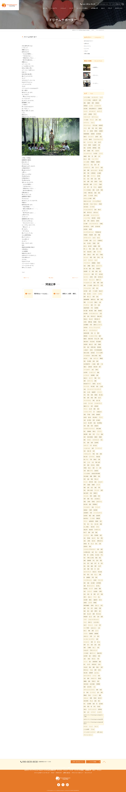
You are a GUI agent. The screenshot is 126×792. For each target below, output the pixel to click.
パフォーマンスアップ (93, 223)
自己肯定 (85, 291)
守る (102, 554)
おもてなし (96, 672)
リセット (92, 122)
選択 (84, 150)
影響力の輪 (93, 347)
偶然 (99, 178)
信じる (90, 616)
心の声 (99, 566)
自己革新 (89, 147)
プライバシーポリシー (88, 734)
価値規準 (98, 414)
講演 (92, 305)
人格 (100, 302)
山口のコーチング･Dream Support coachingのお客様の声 (93, 723)
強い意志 (97, 554)
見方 (88, 563)
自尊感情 (96, 406)
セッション (86, 257)
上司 (84, 187)
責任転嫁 (99, 347)
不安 (92, 307)
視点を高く (89, 251)
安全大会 (92, 465)
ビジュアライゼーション (88, 232)
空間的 (85, 467)
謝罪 (102, 549)
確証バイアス (90, 470)
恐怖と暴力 (86, 341)
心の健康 (99, 173)
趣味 (93, 515)
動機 (91, 698)
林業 (93, 103)
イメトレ (94, 675)
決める (85, 709)
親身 (90, 268)
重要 (100, 695)
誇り (88, 644)
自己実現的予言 (87, 364)
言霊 (98, 647)
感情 (90, 240)
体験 (89, 630)
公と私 (88, 392)
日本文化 (85, 327)
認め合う (85, 378)
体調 (102, 616)
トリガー (94, 293)
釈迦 (92, 397)
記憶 (102, 285)
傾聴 (92, 394)
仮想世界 (98, 515)
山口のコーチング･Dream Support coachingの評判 (93, 719)
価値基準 (93, 392)
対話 (84, 591)
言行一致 (85, 268)
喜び (84, 251)
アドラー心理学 (99, 352)
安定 (84, 451)
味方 (94, 706)
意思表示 (85, 546)
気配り (85, 366)
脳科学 (90, 139)
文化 (101, 313)
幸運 (98, 243)
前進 (84, 293)
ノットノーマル (87, 218)
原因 (93, 703)
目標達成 (85, 105)
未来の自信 (86, 684)
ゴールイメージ (87, 274)
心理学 (92, 226)
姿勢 (92, 442)
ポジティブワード (87, 675)
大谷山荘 (85, 667)
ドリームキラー (87, 369)
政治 (84, 594)
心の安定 (95, 153)
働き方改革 (86, 493)
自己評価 (85, 313)
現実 (92, 425)
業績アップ (98, 279)
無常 (88, 397)
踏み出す (101, 291)
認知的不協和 (86, 307)
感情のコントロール (98, 324)
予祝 (84, 524)
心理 (96, 119)
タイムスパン (86, 642)
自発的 (95, 588)
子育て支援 (95, 125)
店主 (102, 563)
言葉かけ (89, 254)
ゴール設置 (95, 291)
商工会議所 (98, 341)
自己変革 (85, 372)
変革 (84, 484)
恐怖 (98, 408)
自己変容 (85, 655)
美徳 (94, 257)
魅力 (90, 655)
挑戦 (88, 175)
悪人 (84, 442)
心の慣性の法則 (87, 552)
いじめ (95, 625)
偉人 (88, 524)
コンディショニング (92, 709)
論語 (92, 563)
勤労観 (88, 538)
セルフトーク (99, 265)
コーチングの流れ (87, 100)
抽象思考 (95, 599)
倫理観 (95, 496)
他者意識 (92, 133)
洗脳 (84, 414)
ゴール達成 (89, 285)
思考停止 (94, 655)
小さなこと (86, 698)
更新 (101, 560)
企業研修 (100, 108)
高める (94, 431)
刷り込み (95, 445)
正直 (100, 543)
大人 (94, 686)
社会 (84, 563)
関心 (88, 574)
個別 (92, 535)
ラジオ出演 (90, 195)
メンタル (91, 105)
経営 (100, 119)
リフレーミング (87, 116)
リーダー (95, 184)
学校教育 (85, 234)
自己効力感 (97, 226)
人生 (99, 156)
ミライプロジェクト (88, 580)
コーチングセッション (93, 313)
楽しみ (85, 159)
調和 (93, 630)
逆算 (84, 465)
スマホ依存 (86, 653)
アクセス (92, 729)
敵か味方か (86, 518)
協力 (100, 611)
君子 (95, 563)
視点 (84, 574)
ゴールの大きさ (87, 355)
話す (92, 608)
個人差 (89, 417)
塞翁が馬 (85, 529)
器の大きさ (96, 212)
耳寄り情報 (87, 53)
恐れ (90, 661)
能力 (97, 248)
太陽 (84, 568)
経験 (84, 560)
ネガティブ (86, 445)
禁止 (98, 538)
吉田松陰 (90, 366)
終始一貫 (89, 451)
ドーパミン (93, 175)
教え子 (85, 532)
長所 (94, 282)
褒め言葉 (93, 218)
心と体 (85, 403)
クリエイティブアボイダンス (89, 549)
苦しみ (91, 700)
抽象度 (88, 103)
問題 (84, 302)
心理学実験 (98, 583)
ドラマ (85, 619)
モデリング (96, 358)
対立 (93, 560)
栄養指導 (91, 672)
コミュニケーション (88, 153)
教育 (89, 128)
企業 (100, 100)
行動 (99, 459)
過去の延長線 (90, 437)
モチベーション (95, 116)
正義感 (88, 484)
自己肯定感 (98, 133)
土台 (93, 462)
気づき (100, 599)
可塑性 (101, 223)
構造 (95, 277)
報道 (100, 355)
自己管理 (101, 703)
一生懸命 (89, 647)
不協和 (100, 184)
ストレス (85, 279)
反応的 (85, 417)
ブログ (23, 272)
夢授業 (95, 602)
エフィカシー (91, 136)
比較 (98, 568)
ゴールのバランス (98, 403)
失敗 (84, 220)
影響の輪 (90, 321)
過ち (96, 543)
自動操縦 (93, 262)
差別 (88, 316)
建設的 (85, 338)
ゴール (85, 128)
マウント (85, 408)
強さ (84, 557)
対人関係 (89, 361)
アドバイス (96, 490)
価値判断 (89, 560)
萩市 (96, 128)
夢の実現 (91, 310)
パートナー (99, 392)
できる (91, 670)
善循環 (93, 484)
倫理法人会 (93, 299)
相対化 (95, 459)
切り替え (89, 243)
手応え (89, 695)
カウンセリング (92, 111)
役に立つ (93, 538)
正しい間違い (86, 526)
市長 (91, 512)
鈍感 (88, 566)
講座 (93, 190)
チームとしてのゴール (88, 209)
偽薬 (95, 380)
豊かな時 (85, 456)
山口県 (97, 190)
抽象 (88, 425)
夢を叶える (86, 670)
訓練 (101, 524)
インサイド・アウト (88, 411)
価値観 (88, 150)
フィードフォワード (98, 512)
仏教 (84, 470)
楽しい (94, 647)
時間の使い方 (97, 319)
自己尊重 (89, 703)
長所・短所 (97, 462)
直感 (99, 655)
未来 (84, 181)
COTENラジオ (97, 529)
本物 (87, 692)
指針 (93, 467)
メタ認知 (93, 364)
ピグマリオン (91, 456)
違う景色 (89, 420)
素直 (90, 515)
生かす (99, 397)
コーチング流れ (87, 97)
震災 (102, 538)
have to (98, 237)
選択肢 (99, 678)
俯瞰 (84, 285)
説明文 (91, 277)
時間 (92, 178)
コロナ (95, 260)
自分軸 (98, 175)
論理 (84, 296)
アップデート (86, 305)
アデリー (85, 521)
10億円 (90, 510)
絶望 (102, 282)
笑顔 (89, 159)
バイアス (100, 293)
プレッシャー (91, 279)
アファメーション (87, 125)
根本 (102, 692)
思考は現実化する (92, 108)
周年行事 (91, 481)
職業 (100, 588)
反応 (100, 271)
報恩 (84, 686)
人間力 (85, 195)
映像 (102, 190)
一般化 (88, 658)
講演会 (100, 128)
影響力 (96, 611)
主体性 (85, 321)
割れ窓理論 (99, 422)
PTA (95, 305)
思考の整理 (86, 700)
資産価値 (89, 431)
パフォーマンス (87, 262)
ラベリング (97, 507)
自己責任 (85, 229)
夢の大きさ (89, 212)
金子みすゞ (86, 358)
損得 (92, 644)
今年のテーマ (93, 678)
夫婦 (84, 389)
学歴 (93, 577)
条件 (102, 667)
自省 (97, 296)
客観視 (96, 394)
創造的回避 (95, 661)
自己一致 (98, 400)
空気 (91, 493)
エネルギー (100, 481)
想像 (94, 251)
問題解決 (92, 161)
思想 (84, 316)
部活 (84, 347)
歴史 (89, 156)
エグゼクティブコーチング (89, 428)
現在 (92, 498)
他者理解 (92, 375)
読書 (93, 361)
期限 (94, 408)
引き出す (97, 150)
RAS (99, 378)
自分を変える (86, 226)
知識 (97, 361)
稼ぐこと (85, 330)
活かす (85, 625)
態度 (84, 212)
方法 (88, 608)
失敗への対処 (94, 355)
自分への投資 (86, 215)
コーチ (101, 97)
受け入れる (98, 613)
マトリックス (86, 386)
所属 (100, 608)
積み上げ (91, 344)
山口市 (85, 114)
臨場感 (95, 246)
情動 (95, 378)
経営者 (91, 131)
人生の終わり (97, 498)
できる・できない (93, 204)
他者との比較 (86, 352)
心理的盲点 (100, 240)
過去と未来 (86, 204)
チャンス (85, 481)
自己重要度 (86, 324)
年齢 (84, 712)
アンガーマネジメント (98, 139)
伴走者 (98, 706)
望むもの (96, 479)
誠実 (92, 611)
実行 (101, 521)
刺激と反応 (99, 316)
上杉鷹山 (92, 554)
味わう (89, 467)
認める (93, 265)
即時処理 (85, 616)
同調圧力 (95, 493)
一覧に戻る (50, 277)
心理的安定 (93, 173)
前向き (95, 195)
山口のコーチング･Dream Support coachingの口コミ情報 (93, 715)
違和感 (85, 543)
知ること (97, 605)
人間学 (100, 591)
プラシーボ (100, 580)
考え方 (85, 145)
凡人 (92, 524)
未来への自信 (90, 490)
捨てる (98, 642)
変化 (90, 248)
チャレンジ (90, 625)
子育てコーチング (93, 650)
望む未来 (85, 672)
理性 (97, 386)
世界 (84, 498)
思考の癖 (92, 352)
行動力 (96, 369)
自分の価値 (92, 684)
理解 (99, 234)
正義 (91, 358)
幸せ (92, 164)
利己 (102, 605)
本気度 (100, 204)
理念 (84, 490)
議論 (102, 434)
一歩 (94, 636)
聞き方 (99, 209)
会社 (93, 369)
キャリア (91, 588)
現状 (88, 394)
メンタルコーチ (97, 105)
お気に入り (86, 636)
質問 (102, 490)
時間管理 (101, 125)
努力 (97, 254)
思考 (97, 560)
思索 (101, 453)
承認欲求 (96, 425)
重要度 (101, 358)
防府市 (96, 181)
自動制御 (96, 633)
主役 (84, 678)
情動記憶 (98, 518)
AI (96, 467)
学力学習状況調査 (98, 350)
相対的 (97, 220)
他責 (89, 681)
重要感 (85, 695)
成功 (101, 136)
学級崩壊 (91, 234)
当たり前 (96, 524)
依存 (99, 675)
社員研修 (96, 307)
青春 (93, 507)
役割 (95, 209)
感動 (93, 667)
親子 (95, 164)
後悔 (102, 338)
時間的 (97, 465)
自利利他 (100, 709)
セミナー (91, 378)
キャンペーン (87, 46)
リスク (94, 240)
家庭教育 (98, 161)
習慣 (93, 254)
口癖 (93, 451)
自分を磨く (89, 686)
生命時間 (96, 442)
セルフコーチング (87, 571)
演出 (84, 538)
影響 (95, 670)
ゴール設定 (86, 119)
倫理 (84, 608)
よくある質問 (86, 729)
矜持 (99, 496)
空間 (93, 420)
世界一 (85, 597)
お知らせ (86, 43)
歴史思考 (91, 529)
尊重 (88, 170)
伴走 (84, 394)
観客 (88, 678)
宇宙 (98, 658)
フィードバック (98, 448)
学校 (93, 128)
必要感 (85, 602)
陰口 (88, 611)
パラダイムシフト (87, 453)
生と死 (90, 408)
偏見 (100, 335)
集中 (100, 366)
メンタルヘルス (87, 448)
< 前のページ (26, 277)
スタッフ (96, 726)
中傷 (88, 173)
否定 (100, 557)
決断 (92, 642)
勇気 (102, 167)
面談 (90, 434)
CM (90, 445)
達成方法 (92, 220)
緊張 (98, 333)
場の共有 (92, 526)
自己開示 (85, 515)
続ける (85, 246)
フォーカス (90, 403)
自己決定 (101, 274)
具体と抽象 (98, 428)
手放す (99, 321)
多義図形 (88, 577)
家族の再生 (99, 653)
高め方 (85, 136)
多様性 (96, 608)
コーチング (93, 712)
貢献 (84, 380)
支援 (84, 540)
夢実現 (96, 131)
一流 (102, 364)
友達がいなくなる (87, 201)
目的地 (93, 501)
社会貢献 (95, 591)
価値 (92, 479)
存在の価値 (86, 476)
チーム (98, 434)
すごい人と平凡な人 (97, 201)
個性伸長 (85, 434)
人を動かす (86, 350)
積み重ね (85, 588)
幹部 (84, 479)
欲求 (98, 636)
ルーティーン (86, 122)
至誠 (95, 481)
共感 (98, 616)
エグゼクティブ (87, 167)
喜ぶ (99, 597)
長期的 (96, 521)
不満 (91, 459)
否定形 (98, 262)
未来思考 (85, 344)
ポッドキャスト (95, 97)
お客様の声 (95, 100)
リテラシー (89, 591)
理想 (93, 400)
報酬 (91, 476)
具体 (84, 425)
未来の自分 (94, 664)
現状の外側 (90, 338)
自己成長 (92, 583)
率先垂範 (96, 535)
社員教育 (101, 131)
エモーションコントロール (89, 689)
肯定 (98, 681)
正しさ (92, 543)
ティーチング (92, 692)
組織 (93, 248)
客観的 (100, 437)
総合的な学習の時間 (96, 473)
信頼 (97, 375)
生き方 (99, 142)
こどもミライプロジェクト (93, 619)
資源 (95, 700)
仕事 (99, 145)
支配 (93, 448)
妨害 (90, 291)
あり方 (88, 664)
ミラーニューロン (87, 288)
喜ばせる (94, 571)
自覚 (93, 532)
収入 (84, 178)
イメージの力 (90, 302)
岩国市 (96, 136)
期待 (84, 583)
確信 (102, 299)
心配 (84, 420)
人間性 (88, 540)
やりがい (89, 439)
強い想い (93, 540)
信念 (95, 142)
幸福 (92, 333)
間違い (97, 667)
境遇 (97, 639)
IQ (89, 271)
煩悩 (84, 392)
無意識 (90, 229)
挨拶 (97, 689)
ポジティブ (99, 111)
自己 (98, 692)
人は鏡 (101, 386)
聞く (93, 150)
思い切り (89, 293)
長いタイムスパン (90, 585)
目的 (84, 437)
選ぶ (96, 552)
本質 (84, 462)
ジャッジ (85, 661)
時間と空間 (86, 184)
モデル (97, 526)
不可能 (88, 414)
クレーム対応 (86, 161)
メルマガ (90, 602)
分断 (91, 636)
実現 (92, 181)
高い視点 (101, 394)
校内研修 (95, 510)
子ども (95, 187)
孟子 (98, 594)
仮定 (101, 535)
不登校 (101, 254)
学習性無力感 (98, 232)
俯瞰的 (95, 437)
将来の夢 (95, 366)
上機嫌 (88, 265)
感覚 (91, 257)
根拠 (96, 557)
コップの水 (92, 518)
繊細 (92, 566)
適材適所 (100, 310)
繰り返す (90, 246)
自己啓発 (85, 108)
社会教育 (94, 145)
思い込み (101, 170)
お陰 (84, 658)
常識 (91, 324)
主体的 (93, 414)
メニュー (91, 726)
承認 (88, 706)
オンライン (86, 277)
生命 (92, 574)
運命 (84, 397)
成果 (95, 156)
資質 (99, 192)
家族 (88, 583)
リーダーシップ (92, 372)
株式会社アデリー (87, 383)
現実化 (94, 383)
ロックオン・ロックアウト (89, 639)
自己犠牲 (98, 420)
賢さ (84, 431)
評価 (84, 706)
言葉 (93, 167)
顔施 (84, 501)
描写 (94, 616)
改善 (99, 305)
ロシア (85, 260)
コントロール (90, 142)
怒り (84, 142)
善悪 (84, 173)
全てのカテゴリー (88, 41)
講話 (84, 439)
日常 (100, 625)
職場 (95, 310)
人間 (100, 467)
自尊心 (92, 605)
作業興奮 (98, 684)
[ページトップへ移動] (104, 761)
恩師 (89, 532)
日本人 (98, 257)
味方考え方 (100, 277)
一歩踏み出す (99, 411)
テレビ (85, 622)
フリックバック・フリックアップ (94, 389)
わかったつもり (94, 170)
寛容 (95, 234)
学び (84, 131)
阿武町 (89, 145)
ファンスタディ (87, 507)
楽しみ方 (89, 613)
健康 (91, 184)
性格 (97, 453)
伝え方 (85, 422)
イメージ (101, 153)
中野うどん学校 (90, 557)
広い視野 (85, 223)
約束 (88, 594)
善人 (102, 439)
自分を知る (86, 206)
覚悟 (96, 577)
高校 (96, 532)
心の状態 (101, 552)
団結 (90, 667)
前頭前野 (85, 271)
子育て (95, 114)
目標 (93, 271)
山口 (88, 712)
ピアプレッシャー (87, 237)
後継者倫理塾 (86, 299)
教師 (88, 465)
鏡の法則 (85, 504)
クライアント (86, 535)
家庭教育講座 (86, 133)
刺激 (96, 271)
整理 (91, 496)
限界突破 (94, 147)
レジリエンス (86, 375)
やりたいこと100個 (87, 198)
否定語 (95, 698)
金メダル (99, 383)
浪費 (95, 397)
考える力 (91, 319)
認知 (84, 175)
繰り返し (98, 585)
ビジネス (85, 139)
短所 (93, 552)
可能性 (94, 243)
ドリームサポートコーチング (89, 732)
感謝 (98, 372)
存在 (97, 288)
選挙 (88, 442)
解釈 (98, 364)
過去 (88, 347)
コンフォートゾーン (95, 215)
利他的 (99, 344)
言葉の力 (93, 681)
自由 (84, 265)
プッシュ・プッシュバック (94, 327)
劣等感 (98, 218)
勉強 (95, 192)
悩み (84, 243)
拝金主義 (98, 456)
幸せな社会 (92, 341)
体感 (99, 644)
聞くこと (85, 248)
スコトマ (85, 111)
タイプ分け (92, 206)
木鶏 (98, 549)
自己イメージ (86, 164)
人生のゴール (99, 501)
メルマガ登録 (115, 4)
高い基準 (90, 422)
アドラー (101, 417)
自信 (95, 178)
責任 (84, 147)
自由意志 (96, 470)
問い (84, 703)
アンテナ (99, 251)
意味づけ (90, 622)
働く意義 (85, 310)
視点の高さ (95, 417)
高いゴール (86, 459)
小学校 (85, 192)
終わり (85, 630)
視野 (95, 566)
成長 (88, 181)
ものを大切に (96, 622)
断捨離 (95, 321)
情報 (99, 147)
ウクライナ (90, 260)
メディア (98, 484)
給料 (93, 296)
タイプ (96, 630)
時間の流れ (90, 192)
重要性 (95, 476)
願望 (94, 198)
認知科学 (100, 187)
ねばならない (93, 627)
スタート (97, 167)
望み (84, 566)
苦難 (84, 554)
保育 (92, 406)
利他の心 (85, 319)
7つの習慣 (86, 240)
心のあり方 (86, 650)
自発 (88, 487)
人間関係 (90, 114)
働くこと (89, 296)
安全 (92, 487)
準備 (93, 453)
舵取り (90, 599)
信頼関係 (91, 633)
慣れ (93, 268)
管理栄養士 (95, 504)
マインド (92, 119)
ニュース (86, 48)
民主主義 (100, 571)
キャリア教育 (86, 627)
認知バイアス (96, 285)
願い (84, 664)
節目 (95, 644)
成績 (84, 585)
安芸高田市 (86, 512)
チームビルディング (88, 282)
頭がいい (90, 597)
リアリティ (99, 431)
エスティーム (90, 380)
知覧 (95, 487)
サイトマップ (88, 772)
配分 (99, 700)
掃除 (94, 594)
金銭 (88, 479)
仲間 (88, 220)
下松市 (100, 181)
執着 (84, 611)
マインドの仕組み (87, 190)
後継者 (85, 156)
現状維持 (98, 268)
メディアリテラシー (93, 330)
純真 (101, 689)
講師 (98, 299)
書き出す (100, 698)
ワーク (95, 597)
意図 (84, 647)
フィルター (95, 695)
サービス (85, 726)
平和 (99, 487)
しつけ (88, 462)
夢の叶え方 (93, 316)
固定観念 (85, 510)
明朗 (88, 568)
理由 (90, 546)
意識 (99, 246)
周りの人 (93, 658)
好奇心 (99, 670)
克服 (94, 422)
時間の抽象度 (86, 605)
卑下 (96, 274)
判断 (100, 574)
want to (94, 237)
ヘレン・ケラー (95, 159)
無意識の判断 (86, 333)
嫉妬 (100, 661)
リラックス (86, 496)
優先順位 (85, 335)
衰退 (92, 568)
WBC (94, 434)
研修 (84, 103)
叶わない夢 (96, 338)
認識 (90, 504)
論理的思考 (91, 521)
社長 (95, 344)
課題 (88, 498)
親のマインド (92, 653)
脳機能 (85, 681)
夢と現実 (92, 386)
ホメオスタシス (96, 439)
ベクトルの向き (87, 473)
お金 (99, 627)
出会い (99, 664)
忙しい (96, 574)
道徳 (84, 170)
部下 (88, 187)
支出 (88, 178)
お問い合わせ (99, 732)
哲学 (93, 288)
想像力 (95, 302)
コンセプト (99, 712)
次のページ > (75, 277)
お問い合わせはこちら (103, 4)
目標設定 (97, 103)
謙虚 (93, 274)
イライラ (85, 633)
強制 (84, 487)
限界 (84, 644)
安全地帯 (85, 599)
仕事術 (95, 580)
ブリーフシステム (87, 400)
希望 (98, 282)
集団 (84, 613)
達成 (99, 476)
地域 (102, 594)
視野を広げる (100, 540)
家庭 (84, 254)
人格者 (88, 501)
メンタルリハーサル (93, 335)
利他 (101, 248)
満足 (84, 361)
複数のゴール (86, 406)
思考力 (91, 350)
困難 (93, 613)
